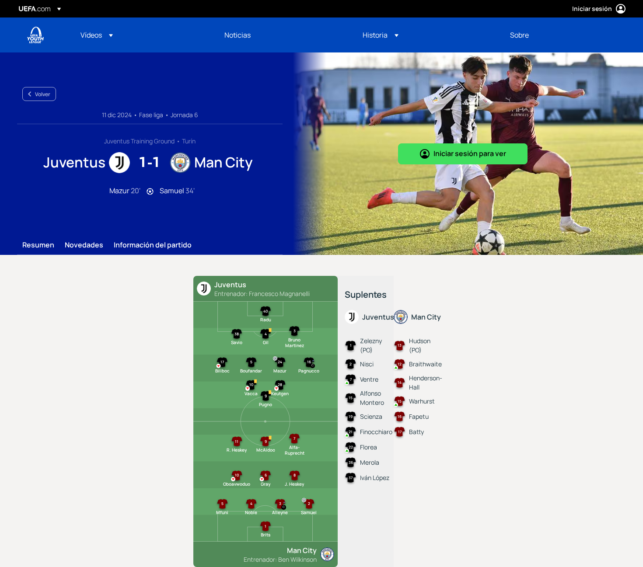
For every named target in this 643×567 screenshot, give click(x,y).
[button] (97, 35)
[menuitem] (141, 35)
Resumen (38, 245)
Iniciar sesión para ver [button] (469, 153)
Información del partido (153, 245)
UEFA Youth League (35, 35)
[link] (237, 35)
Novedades (84, 245)
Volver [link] (42, 94)
